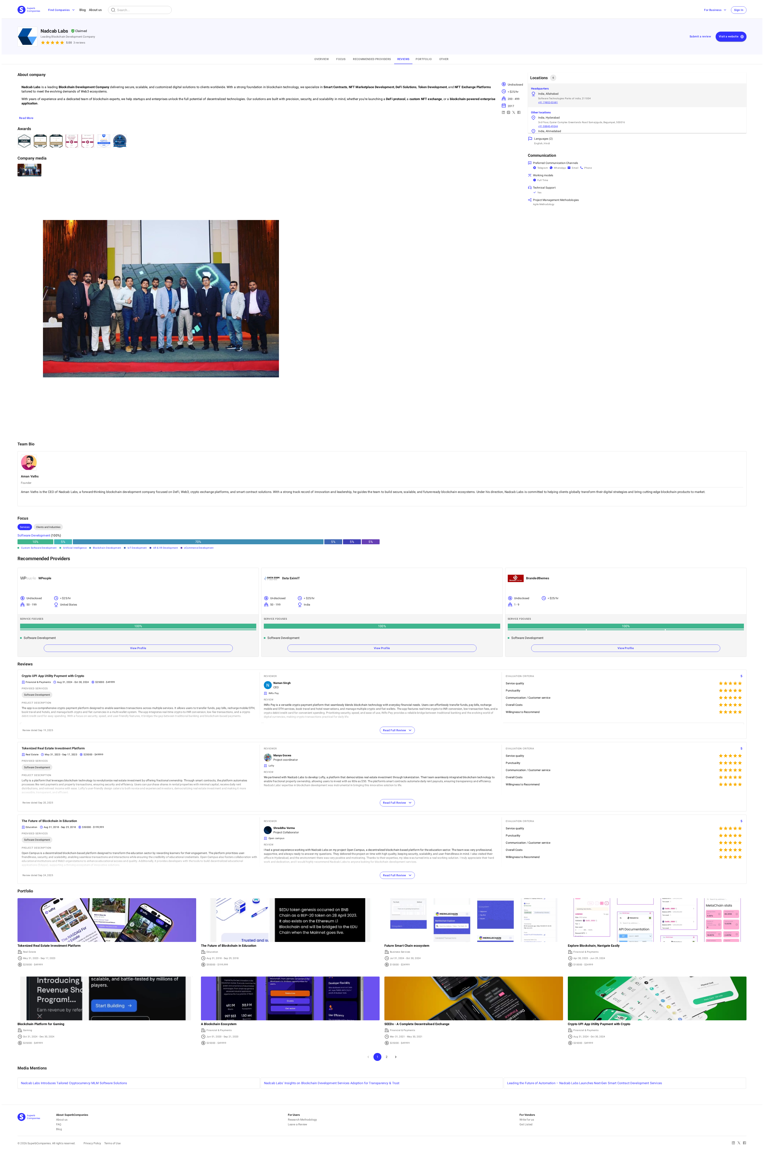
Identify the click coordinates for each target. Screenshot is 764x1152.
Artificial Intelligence (75, 547)
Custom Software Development (39, 547)
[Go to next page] (396, 1057)
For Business (712, 10)
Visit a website (729, 36)
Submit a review (700, 36)
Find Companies (59, 10)
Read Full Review (394, 730)
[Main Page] (29, 10)
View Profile (138, 648)
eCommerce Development (198, 547)
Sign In (738, 10)
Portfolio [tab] (424, 59)
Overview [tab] (321, 59)
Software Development (34, 535)
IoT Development (137, 547)
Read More (26, 118)
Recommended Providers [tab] (372, 59)
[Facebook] (744, 1143)
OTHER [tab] (444, 59)
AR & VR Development (165, 547)
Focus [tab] (340, 59)
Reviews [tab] (403, 59)
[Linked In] (733, 1143)
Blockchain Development (107, 547)
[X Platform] (739, 1143)
